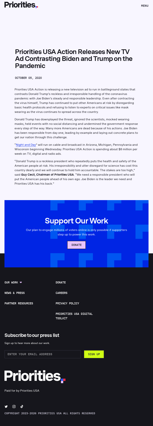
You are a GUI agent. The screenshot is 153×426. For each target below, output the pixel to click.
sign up (94, 354)
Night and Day (26, 144)
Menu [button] (145, 6)
